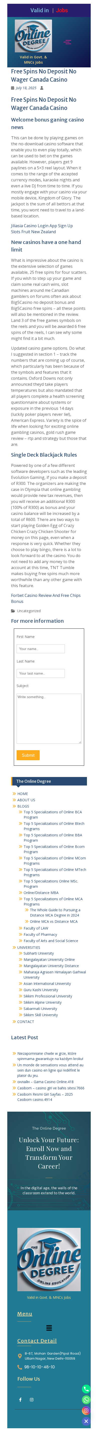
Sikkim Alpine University (43, 1002)
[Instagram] (31, 1399)
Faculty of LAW (36, 928)
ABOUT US (26, 800)
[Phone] (86, 1389)
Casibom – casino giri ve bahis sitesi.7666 (50, 1088)
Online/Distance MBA (41, 892)
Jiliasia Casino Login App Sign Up (42, 225)
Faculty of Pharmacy (40, 934)
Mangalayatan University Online (49, 959)
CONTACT (25, 1021)
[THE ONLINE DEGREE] (33, 36)
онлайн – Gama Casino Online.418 (45, 1081)
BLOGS (23, 806)
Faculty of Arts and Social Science (51, 940)
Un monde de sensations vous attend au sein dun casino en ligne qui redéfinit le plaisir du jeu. (50, 1070)
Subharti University (39, 953)
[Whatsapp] (86, 1399)
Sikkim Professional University (48, 996)
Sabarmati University (40, 1008)
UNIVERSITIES (28, 947)
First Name (26, 636)
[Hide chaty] (86, 1421)
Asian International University (47, 983)
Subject (23, 685)
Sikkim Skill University (41, 1014)
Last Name (26, 661)
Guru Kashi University (41, 989)
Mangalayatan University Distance (51, 965)
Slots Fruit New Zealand (33, 231)
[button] (49, 1328)
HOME (22, 793)
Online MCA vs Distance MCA (54, 921)
